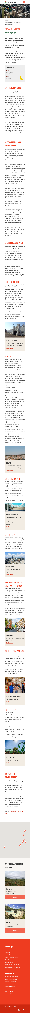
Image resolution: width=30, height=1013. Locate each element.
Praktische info (9, 973)
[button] (22, 842)
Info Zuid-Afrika (11, 2)
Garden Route (8, 955)
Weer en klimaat (9, 991)
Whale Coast (8, 960)
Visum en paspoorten (10, 981)
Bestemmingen (9, 946)
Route (7, 74)
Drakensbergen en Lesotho (12, 965)
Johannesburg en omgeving (12, 967)
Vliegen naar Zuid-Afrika (11, 976)
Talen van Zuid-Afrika (10, 989)
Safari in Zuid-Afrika (10, 986)
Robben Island (13, 306)
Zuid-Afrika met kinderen (11, 979)
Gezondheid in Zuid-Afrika (12, 984)
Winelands (7, 952)
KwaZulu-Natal (9, 962)
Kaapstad (7, 950)
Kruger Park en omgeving (11, 957)
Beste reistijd (8, 994)
